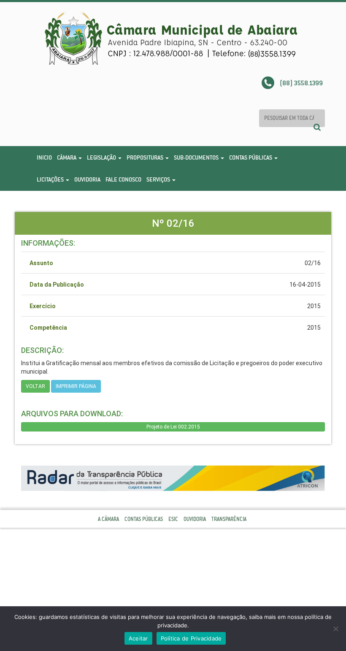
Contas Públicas (251, 157)
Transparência (228, 519)
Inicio (44, 157)
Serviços (158, 179)
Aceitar (138, 638)
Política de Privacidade (191, 638)
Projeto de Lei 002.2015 (173, 427)
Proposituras (146, 157)
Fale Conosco (123, 179)
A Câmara (108, 519)
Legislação (102, 157)
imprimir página (76, 386)
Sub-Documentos (197, 157)
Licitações (51, 179)
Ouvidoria (87, 179)
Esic (173, 519)
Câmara (67, 157)
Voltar (35, 386)
